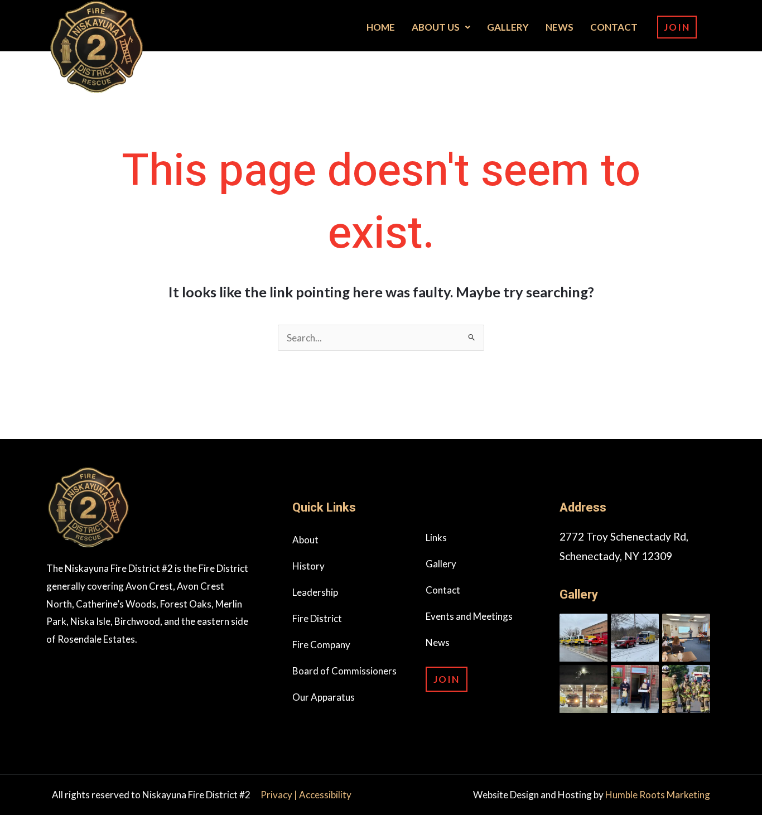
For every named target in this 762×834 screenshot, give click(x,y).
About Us (436, 27)
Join (677, 27)
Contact (614, 27)
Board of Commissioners (344, 671)
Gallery (508, 27)
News (559, 27)
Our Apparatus (323, 697)
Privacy (277, 795)
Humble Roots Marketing (657, 795)
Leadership (315, 592)
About (305, 540)
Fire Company (321, 644)
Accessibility (325, 795)
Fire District (317, 618)
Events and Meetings (469, 616)
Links (436, 537)
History (308, 566)
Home (380, 27)
